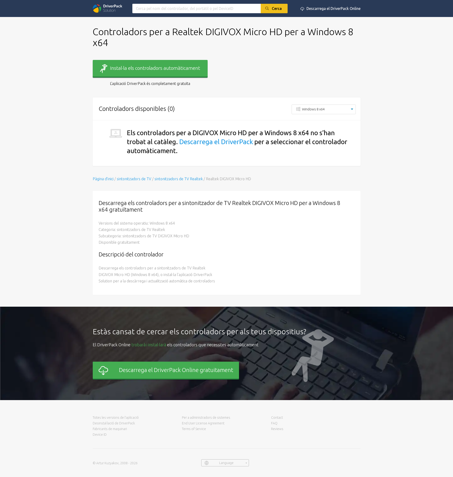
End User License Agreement (203, 423)
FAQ (274, 423)
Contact (277, 417)
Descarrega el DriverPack (216, 141)
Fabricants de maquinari (110, 429)
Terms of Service (194, 429)
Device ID (100, 434)
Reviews (277, 429)
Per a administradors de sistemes (206, 417)
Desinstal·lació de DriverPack (114, 423)
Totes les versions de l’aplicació (116, 417)
